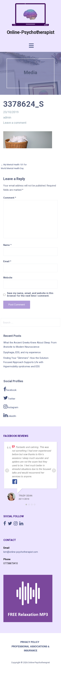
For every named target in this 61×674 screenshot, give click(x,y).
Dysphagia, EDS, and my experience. (22, 352)
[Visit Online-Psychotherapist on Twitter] (10, 524)
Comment (9, 197)
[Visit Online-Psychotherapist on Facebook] (4, 524)
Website (7, 277)
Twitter (11, 398)
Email (7, 261)
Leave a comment (14, 122)
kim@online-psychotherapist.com (20, 552)
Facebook (11, 390)
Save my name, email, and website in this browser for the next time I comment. (30, 294)
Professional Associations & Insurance (30, 648)
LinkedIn (11, 416)
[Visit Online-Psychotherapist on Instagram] (16, 524)
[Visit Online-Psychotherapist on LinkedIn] (21, 524)
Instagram (12, 407)
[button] (31, 45)
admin (7, 117)
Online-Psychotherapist (30, 32)
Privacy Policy (29, 642)
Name (7, 245)
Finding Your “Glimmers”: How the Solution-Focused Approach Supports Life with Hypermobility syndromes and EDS (26, 362)
